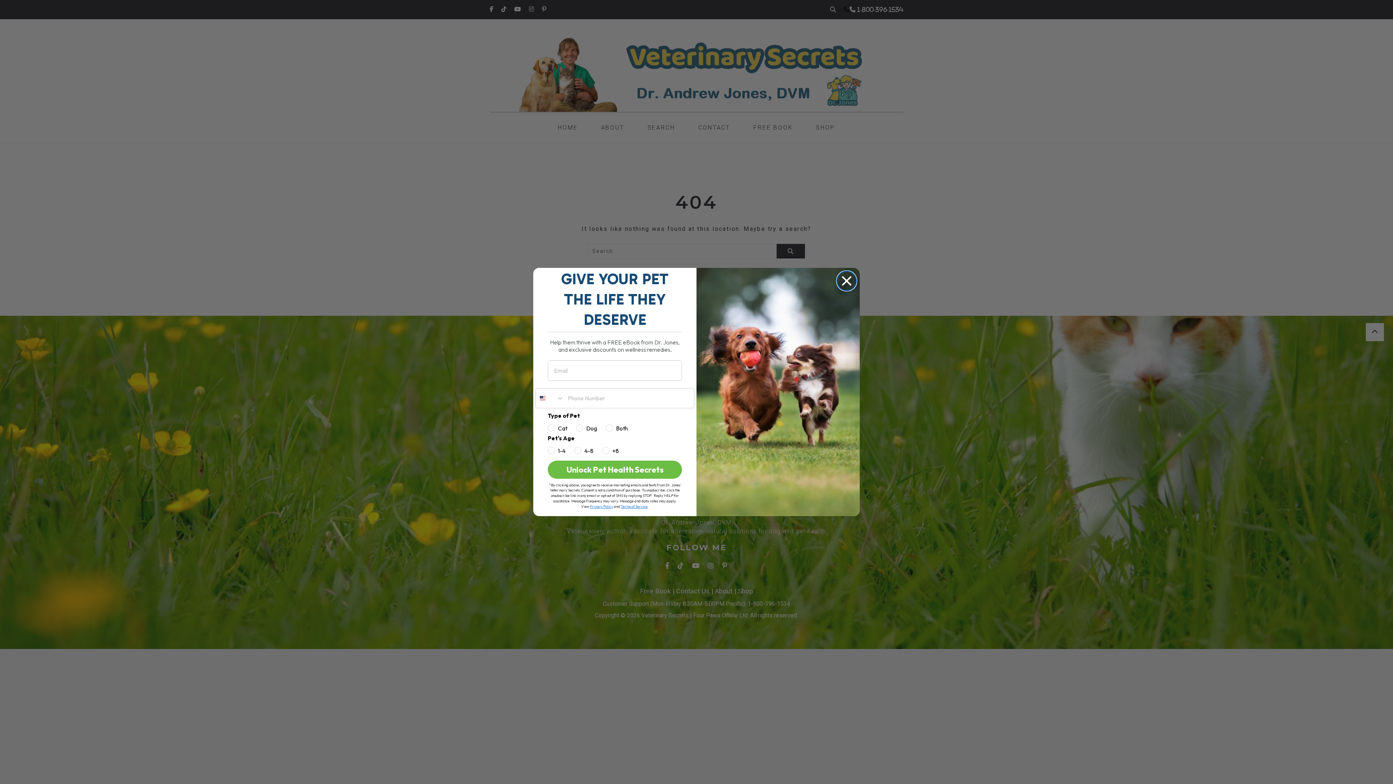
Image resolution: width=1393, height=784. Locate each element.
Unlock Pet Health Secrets (615, 470)
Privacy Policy (601, 506)
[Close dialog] (846, 281)
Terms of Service (634, 506)
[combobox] (550, 398)
